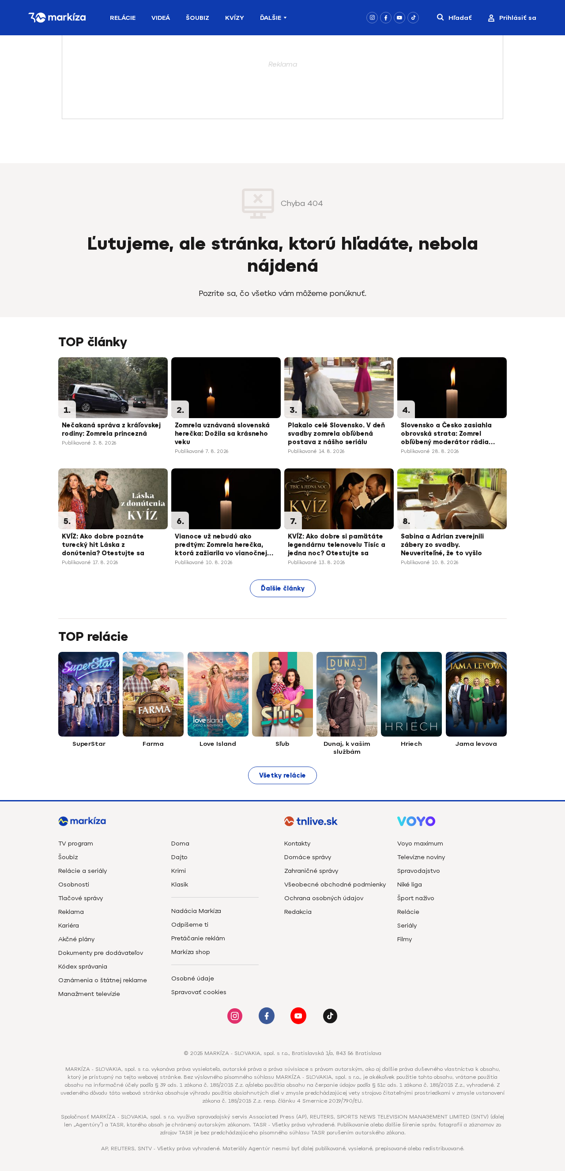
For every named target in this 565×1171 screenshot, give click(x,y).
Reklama (71, 912)
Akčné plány (76, 939)
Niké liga (409, 884)
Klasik (179, 884)
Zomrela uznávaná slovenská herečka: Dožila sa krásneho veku (222, 433)
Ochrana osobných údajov (323, 898)
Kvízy (234, 18)
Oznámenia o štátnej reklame (102, 980)
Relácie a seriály (82, 871)
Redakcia (298, 912)
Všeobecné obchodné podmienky (335, 884)
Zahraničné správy (311, 871)
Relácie (123, 18)
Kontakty (297, 843)
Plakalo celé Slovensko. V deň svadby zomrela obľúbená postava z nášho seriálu (336, 433)
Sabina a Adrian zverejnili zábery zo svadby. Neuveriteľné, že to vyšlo (442, 545)
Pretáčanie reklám (198, 938)
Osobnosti (73, 884)
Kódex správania (82, 966)
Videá (160, 18)
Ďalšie (270, 18)
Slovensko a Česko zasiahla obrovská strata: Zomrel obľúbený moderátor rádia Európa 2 (446, 434)
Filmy (404, 939)
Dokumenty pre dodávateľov (100, 953)
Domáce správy (307, 857)
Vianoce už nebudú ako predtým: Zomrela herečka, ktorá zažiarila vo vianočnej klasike (221, 545)
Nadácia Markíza (196, 911)
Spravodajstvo (418, 871)
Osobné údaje (192, 978)
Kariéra (68, 925)
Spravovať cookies (198, 992)
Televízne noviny (421, 857)
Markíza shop (190, 952)
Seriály (407, 925)
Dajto (179, 857)
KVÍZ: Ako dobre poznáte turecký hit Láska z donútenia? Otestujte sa (103, 545)
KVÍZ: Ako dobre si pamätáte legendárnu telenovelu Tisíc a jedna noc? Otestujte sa (336, 545)
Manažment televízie (89, 994)
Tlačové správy (80, 898)
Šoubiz (197, 18)
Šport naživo (415, 898)
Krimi (178, 871)
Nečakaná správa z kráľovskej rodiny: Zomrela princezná (111, 429)
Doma (180, 843)
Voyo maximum (420, 843)
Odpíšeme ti (189, 924)
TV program (75, 843)
